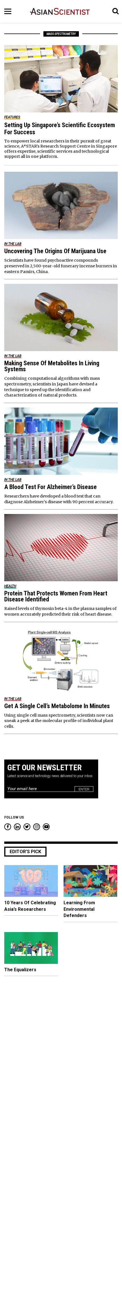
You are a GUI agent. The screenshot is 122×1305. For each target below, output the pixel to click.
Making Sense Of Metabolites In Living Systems (51, 366)
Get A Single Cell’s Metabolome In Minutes (57, 706)
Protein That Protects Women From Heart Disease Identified (55, 596)
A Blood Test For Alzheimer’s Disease (50, 486)
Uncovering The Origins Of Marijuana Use (55, 251)
